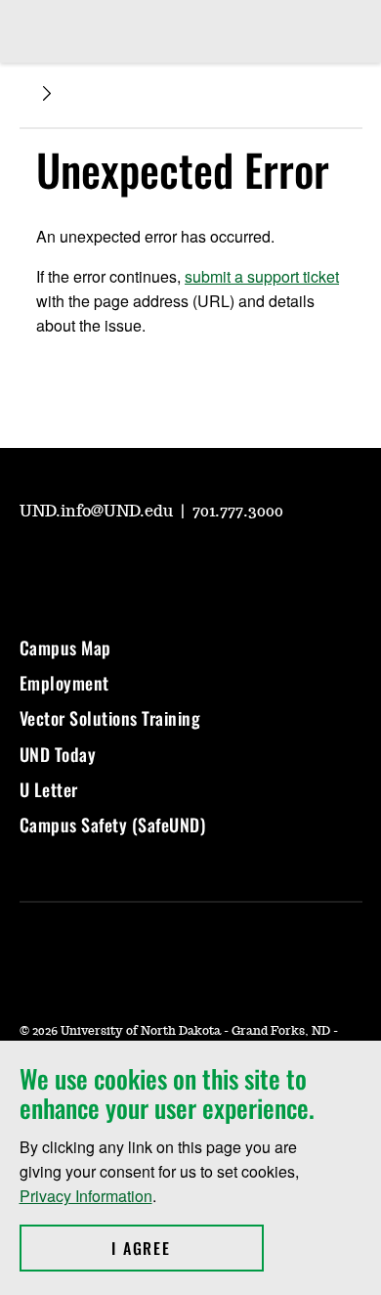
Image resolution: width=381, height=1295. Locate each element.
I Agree (187, 1248)
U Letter (49, 789)
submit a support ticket (262, 276)
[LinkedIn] (174, 565)
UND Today (58, 754)
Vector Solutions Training (110, 718)
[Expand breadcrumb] (47, 93)
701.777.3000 (237, 511)
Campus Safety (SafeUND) (113, 824)
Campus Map (65, 647)
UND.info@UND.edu (98, 511)
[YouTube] (33, 565)
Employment (64, 682)
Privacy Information (86, 1195)
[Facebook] (127, 565)
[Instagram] (80, 565)
